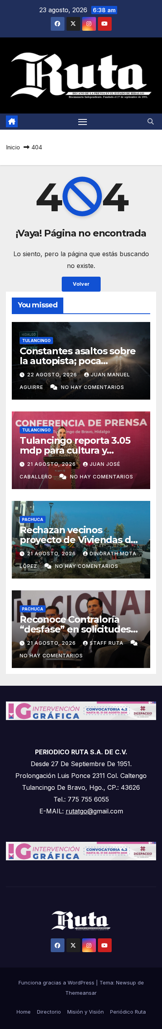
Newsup (126, 982)
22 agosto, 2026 (53, 375)
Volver (81, 284)
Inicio (13, 147)
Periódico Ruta (128, 1012)
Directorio (49, 1012)
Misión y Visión (85, 1012)
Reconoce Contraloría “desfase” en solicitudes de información (75, 629)
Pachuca (32, 519)
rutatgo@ (79, 811)
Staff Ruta (107, 643)
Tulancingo (36, 340)
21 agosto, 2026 (52, 464)
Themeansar (81, 993)
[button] (150, 121)
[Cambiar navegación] (82, 121)
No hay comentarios (92, 387)
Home (24, 1012)
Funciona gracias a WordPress (57, 982)
